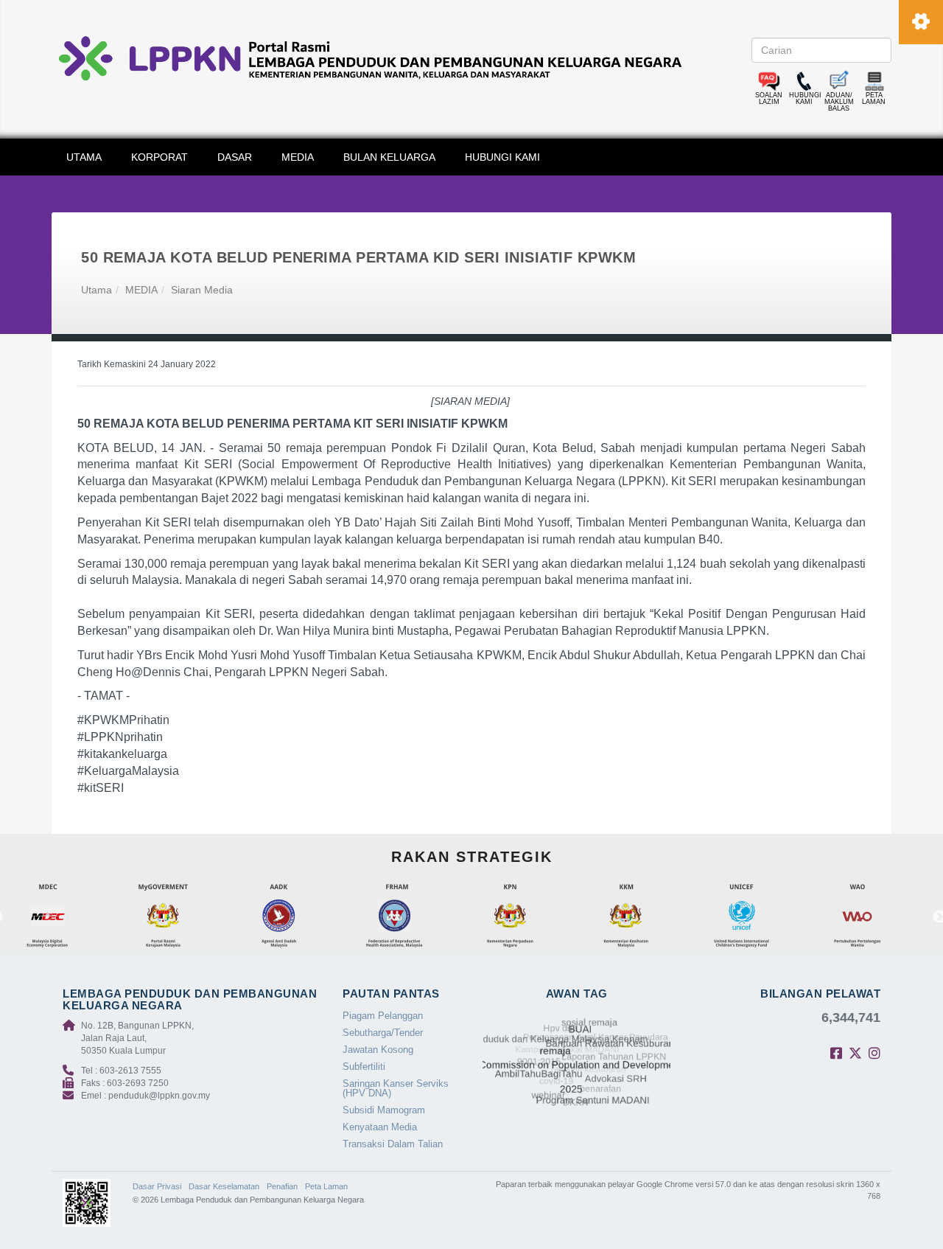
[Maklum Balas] (839, 81)
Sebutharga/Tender (383, 1032)
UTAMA (84, 157)
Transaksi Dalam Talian (393, 1143)
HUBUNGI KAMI (502, 157)
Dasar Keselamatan (224, 1186)
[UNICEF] (763, 916)
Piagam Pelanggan (383, 1015)
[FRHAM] (416, 916)
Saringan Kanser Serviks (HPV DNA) (396, 1088)
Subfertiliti (364, 1066)
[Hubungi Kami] (804, 81)
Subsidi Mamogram (384, 1110)
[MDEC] (69, 916)
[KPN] (531, 916)
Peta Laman (326, 1186)
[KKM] (647, 916)
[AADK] (300, 916)
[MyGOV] (184, 916)
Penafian (282, 1186)
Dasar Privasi (157, 1186)
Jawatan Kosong (378, 1049)
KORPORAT (159, 157)
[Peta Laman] (874, 81)
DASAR (234, 157)
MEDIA (297, 157)
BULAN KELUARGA (389, 157)
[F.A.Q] (769, 81)
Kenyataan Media (380, 1127)
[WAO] (878, 916)
